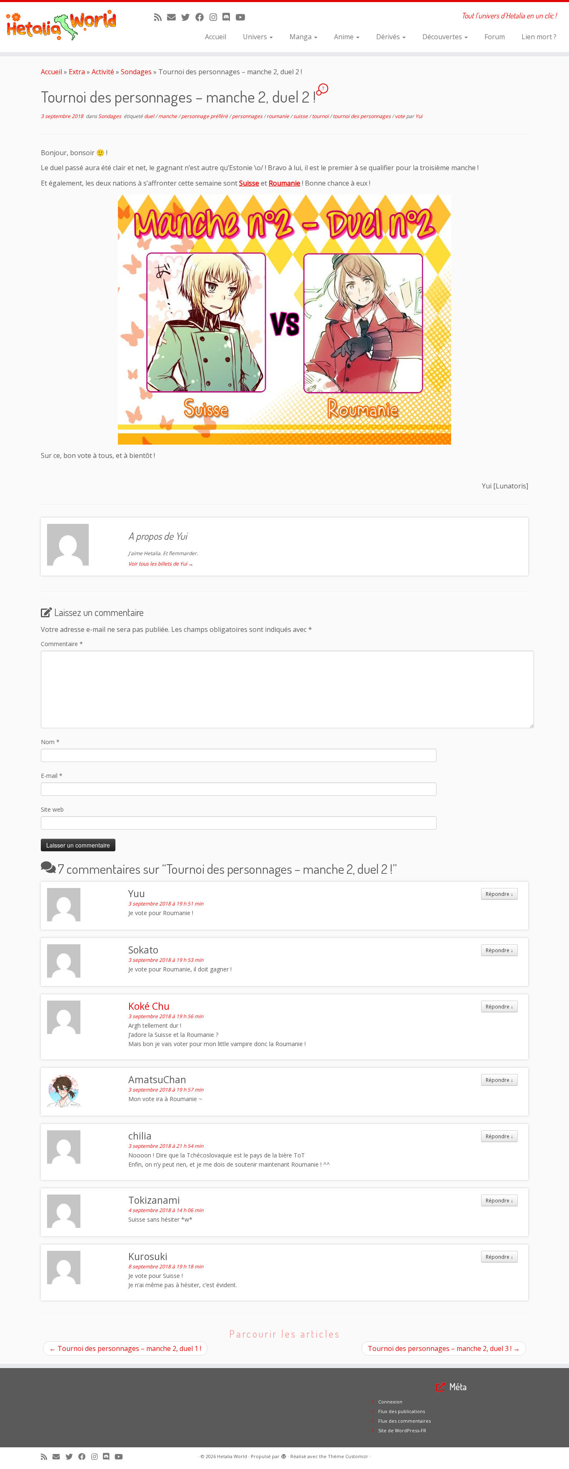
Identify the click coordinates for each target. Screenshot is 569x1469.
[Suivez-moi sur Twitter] (188, 17)
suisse (301, 116)
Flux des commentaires (404, 1421)
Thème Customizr (348, 1456)
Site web (52, 809)
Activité (103, 71)
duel (149, 116)
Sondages (136, 71)
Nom (50, 742)
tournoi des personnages (362, 116)
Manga (301, 36)
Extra (77, 71)
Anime (344, 36)
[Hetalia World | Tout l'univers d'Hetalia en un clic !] (65, 27)
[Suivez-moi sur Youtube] (242, 17)
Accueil (215, 36)
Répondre (499, 893)
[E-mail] (174, 17)
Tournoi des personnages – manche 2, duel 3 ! (444, 1348)
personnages (248, 116)
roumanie (278, 116)
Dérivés (389, 36)
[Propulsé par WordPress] (284, 1455)
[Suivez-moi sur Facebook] (202, 17)
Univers (256, 36)
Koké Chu (149, 1006)
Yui (418, 116)
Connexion (390, 1402)
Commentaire (62, 644)
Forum (494, 36)
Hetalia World (232, 1456)
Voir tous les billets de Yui (160, 563)
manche (168, 116)
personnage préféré (205, 116)
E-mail (51, 776)
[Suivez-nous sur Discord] (228, 17)
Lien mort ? (539, 36)
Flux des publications (401, 1411)
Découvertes (443, 36)
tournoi (321, 116)
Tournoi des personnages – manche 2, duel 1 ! (125, 1348)
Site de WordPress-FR (402, 1430)
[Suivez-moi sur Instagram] (216, 17)
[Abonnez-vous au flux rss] (160, 17)
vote (400, 116)
